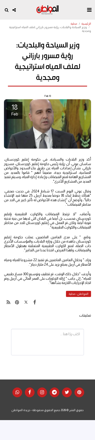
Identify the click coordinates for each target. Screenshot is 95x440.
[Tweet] (26, 302)
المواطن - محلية (78, 293)
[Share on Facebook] (34, 302)
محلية (73, 23)
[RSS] (8, 302)
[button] (89, 10)
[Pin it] (17, 302)
